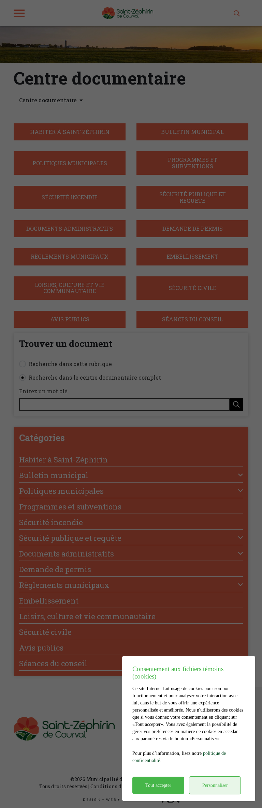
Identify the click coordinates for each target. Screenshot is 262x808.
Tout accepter (158, 785)
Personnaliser (215, 785)
